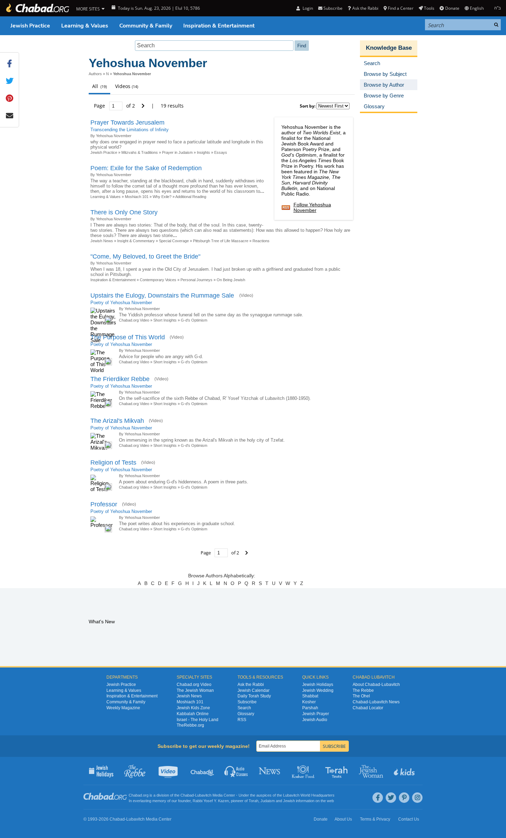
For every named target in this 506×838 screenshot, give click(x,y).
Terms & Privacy (375, 819)
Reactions (261, 241)
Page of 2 (115, 105)
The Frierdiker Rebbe (120, 378)
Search (244, 707)
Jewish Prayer (315, 713)
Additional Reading (190, 197)
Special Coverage (174, 241)
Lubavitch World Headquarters (309, 795)
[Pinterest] (404, 797)
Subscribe (247, 701)
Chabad (187, 795)
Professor (103, 504)
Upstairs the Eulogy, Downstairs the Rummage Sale (163, 295)
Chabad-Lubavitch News (376, 701)
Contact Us (408, 819)
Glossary (246, 713)
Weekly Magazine (123, 707)
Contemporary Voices (158, 280)
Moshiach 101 (136, 197)
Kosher (309, 701)
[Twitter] (391, 797)
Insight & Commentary (136, 241)
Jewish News (101, 241)
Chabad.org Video (134, 320)
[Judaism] (37, 8)
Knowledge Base (389, 48)
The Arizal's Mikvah (117, 420)
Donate (452, 8)
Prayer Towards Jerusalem (127, 122)
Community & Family (145, 26)
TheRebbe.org (190, 725)
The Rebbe (363, 690)
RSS (242, 719)
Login (307, 8)
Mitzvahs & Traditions (139, 152)
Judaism (267, 801)
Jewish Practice (30, 26)
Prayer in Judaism (177, 152)
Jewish (289, 801)
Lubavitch (203, 795)
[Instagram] (417, 797)
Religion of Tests (113, 462)
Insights (203, 152)
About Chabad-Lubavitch (376, 684)
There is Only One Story (124, 212)
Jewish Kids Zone (193, 707)
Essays (220, 152)
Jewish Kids (405, 771)
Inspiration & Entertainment (219, 26)
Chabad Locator (368, 707)
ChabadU (202, 771)
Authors (95, 74)
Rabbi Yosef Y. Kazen (211, 801)
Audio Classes (236, 771)
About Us (343, 819)
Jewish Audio (314, 719)
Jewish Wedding (318, 690)
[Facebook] (377, 797)
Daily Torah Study (254, 696)
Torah (253, 801)
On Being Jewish (231, 280)
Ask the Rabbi (365, 8)
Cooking (303, 771)
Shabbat (310, 696)
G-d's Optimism (194, 320)
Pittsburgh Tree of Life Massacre (220, 241)
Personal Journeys (196, 280)
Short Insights (165, 320)
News (270, 771)
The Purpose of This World (127, 337)
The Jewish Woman (195, 690)
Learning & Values (84, 26)
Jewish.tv (169, 771)
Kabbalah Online (193, 713)
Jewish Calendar (254, 690)
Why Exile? (162, 197)
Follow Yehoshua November (312, 207)
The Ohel (361, 696)
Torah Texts (337, 771)
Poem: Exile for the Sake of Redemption (146, 168)
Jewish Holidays (317, 684)
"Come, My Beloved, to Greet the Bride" (145, 256)
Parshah (310, 707)
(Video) (246, 295)
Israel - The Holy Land (197, 719)
